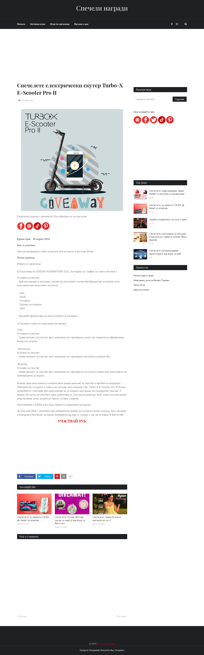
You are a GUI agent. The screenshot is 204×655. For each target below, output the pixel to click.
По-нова (22, 616)
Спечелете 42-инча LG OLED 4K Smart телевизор (33, 518)
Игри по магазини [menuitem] (59, 24)
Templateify (94, 650)
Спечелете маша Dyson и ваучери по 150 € (107, 518)
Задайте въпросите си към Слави (167, 219)
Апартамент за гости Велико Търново (151, 280)
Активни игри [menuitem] (37, 24)
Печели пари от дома (144, 275)
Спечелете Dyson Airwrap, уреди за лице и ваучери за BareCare (70, 520)
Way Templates (117, 650)
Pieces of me (139, 285)
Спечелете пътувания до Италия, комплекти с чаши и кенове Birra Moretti (168, 236)
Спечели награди (102, 8)
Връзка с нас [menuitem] (81, 24)
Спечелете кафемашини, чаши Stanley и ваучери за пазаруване (167, 192)
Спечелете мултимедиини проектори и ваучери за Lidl (165, 252)
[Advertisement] (72, 59)
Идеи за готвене (141, 289)
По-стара (121, 616)
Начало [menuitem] (21, 24)
